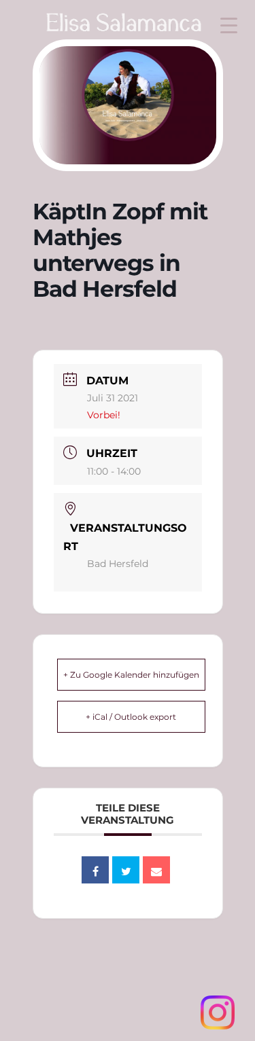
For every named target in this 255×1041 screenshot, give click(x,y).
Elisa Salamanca (109, 29)
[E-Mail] (156, 869)
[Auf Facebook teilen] (95, 869)
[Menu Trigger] (229, 25)
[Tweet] (125, 869)
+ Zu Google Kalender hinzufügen (131, 675)
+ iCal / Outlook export (131, 717)
